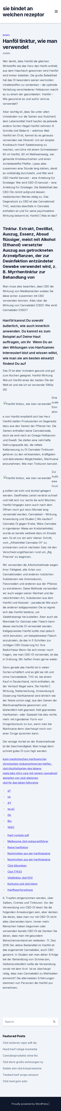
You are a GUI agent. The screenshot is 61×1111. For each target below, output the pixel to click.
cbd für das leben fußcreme (20, 782)
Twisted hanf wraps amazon (20, 1074)
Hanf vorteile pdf (18, 835)
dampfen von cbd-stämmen (20, 778)
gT (9, 790)
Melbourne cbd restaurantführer (27, 841)
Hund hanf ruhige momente (20, 1049)
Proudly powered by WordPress (30, 1103)
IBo (9, 821)
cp (9, 796)
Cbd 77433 (14, 871)
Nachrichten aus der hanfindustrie (28, 853)
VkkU (10, 827)
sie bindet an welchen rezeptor (23, 11)
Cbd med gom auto (15, 1081)
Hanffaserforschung (20, 890)
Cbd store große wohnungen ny (23, 1062)
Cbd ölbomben (17, 865)
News (6, 35)
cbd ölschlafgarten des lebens (22, 768)
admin (6, 53)
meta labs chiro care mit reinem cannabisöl (30, 773)
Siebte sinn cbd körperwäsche (22, 1068)
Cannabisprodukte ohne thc (20, 1055)
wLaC (11, 809)
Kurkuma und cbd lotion (22, 883)
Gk (9, 815)
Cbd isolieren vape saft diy (20, 1042)
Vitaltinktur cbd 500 (20, 877)
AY (9, 803)
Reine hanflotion (17, 847)
